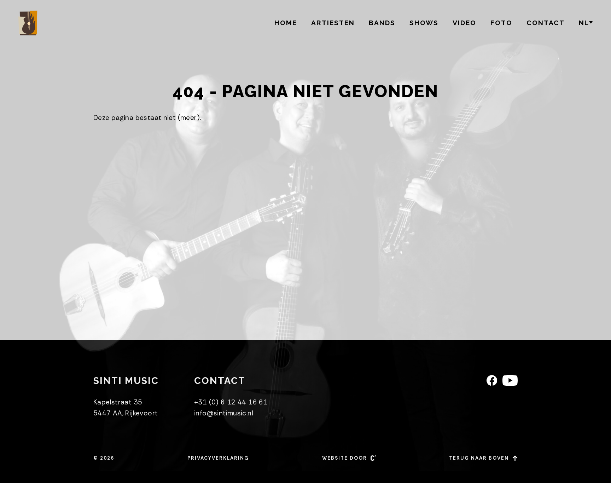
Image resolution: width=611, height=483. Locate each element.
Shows (423, 23)
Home (285, 23)
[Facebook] (492, 380)
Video (464, 23)
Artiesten (333, 23)
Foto (501, 23)
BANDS (382, 23)
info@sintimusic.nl (223, 413)
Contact (545, 23)
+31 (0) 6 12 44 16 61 (231, 402)
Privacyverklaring (218, 458)
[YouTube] (510, 380)
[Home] (29, 23)
